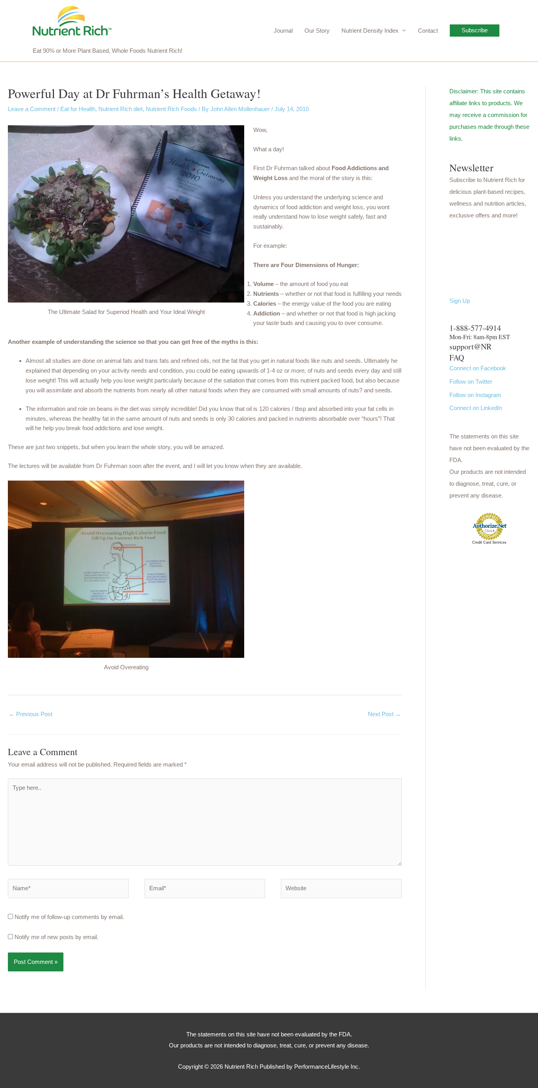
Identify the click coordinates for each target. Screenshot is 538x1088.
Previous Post (30, 714)
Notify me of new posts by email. (56, 937)
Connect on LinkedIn (475, 408)
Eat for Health (77, 109)
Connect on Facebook (477, 368)
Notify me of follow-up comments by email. (69, 916)
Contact (428, 30)
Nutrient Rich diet (120, 109)
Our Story (317, 30)
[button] (474, 30)
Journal (283, 30)
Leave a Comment (32, 109)
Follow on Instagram (475, 395)
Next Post (384, 714)
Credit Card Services (489, 542)
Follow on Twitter (470, 381)
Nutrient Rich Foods (171, 109)
